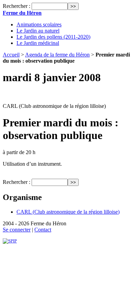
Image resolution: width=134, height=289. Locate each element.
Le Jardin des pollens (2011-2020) (53, 37)
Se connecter (17, 230)
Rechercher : (16, 6)
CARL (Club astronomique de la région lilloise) (68, 212)
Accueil (11, 55)
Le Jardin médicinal (37, 43)
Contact (42, 230)
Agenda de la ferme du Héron (57, 55)
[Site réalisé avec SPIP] (10, 240)
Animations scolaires (39, 24)
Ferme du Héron (22, 13)
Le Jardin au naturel (37, 31)
